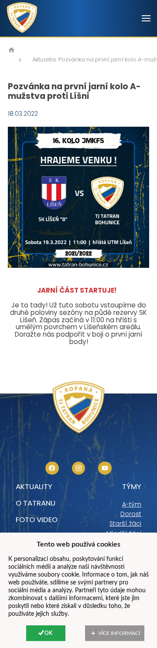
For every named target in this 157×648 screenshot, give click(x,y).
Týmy (131, 486)
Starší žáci (125, 523)
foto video (37, 519)
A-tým (131, 504)
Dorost (130, 514)
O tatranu (35, 503)
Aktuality (34, 486)
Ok (48, 633)
